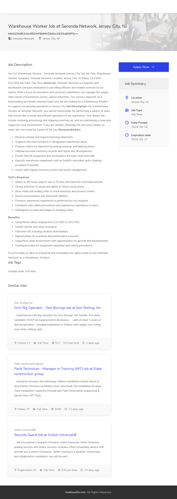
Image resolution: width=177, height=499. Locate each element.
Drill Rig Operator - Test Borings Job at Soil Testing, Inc (57, 307)
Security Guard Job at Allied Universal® (45, 435)
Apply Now (141, 67)
